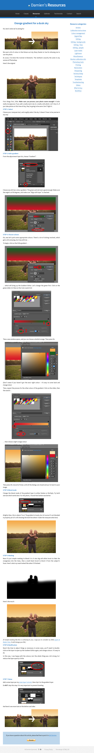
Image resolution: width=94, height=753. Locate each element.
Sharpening (78, 71)
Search (78, 14)
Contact (69, 14)
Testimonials (58, 14)
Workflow (78, 91)
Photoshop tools (78, 62)
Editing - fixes (78, 45)
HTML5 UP (66, 749)
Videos (78, 85)
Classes (26, 14)
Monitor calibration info (78, 59)
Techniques (78, 76)
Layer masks (78, 51)
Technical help (78, 74)
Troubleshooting (78, 82)
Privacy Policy (48, 749)
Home (17, 14)
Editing (78, 39)
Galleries (47, 14)
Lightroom (78, 53)
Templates (78, 79)
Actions (78, 28)
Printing (78, 65)
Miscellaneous (78, 56)
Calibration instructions (78, 30)
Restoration (78, 68)
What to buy (78, 88)
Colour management (78, 33)
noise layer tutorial (25, 682)
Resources (48, 5)
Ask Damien (52, 735)
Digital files (78, 36)
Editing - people (78, 48)
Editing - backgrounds (78, 42)
